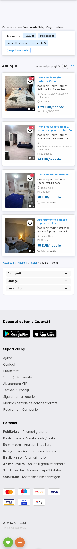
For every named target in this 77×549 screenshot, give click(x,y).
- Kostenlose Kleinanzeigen (31, 477)
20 (65, 66)
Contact (9, 364)
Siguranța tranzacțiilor (19, 397)
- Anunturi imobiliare (27, 445)
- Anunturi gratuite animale (34, 464)
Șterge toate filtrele (17, 50)
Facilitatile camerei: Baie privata (25, 43)
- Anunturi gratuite (25, 432)
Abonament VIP (15, 384)
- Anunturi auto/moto (29, 438)
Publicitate (11, 371)
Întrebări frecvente (17, 377)
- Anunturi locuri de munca (31, 451)
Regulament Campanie (20, 409)
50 (72, 66)
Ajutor (7, 358)
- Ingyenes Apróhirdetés (32, 470)
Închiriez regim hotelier (53, 174)
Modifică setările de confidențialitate (30, 403)
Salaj (28, 35)
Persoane (45, 35)
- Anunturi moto (24, 457)
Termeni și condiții (16, 390)
